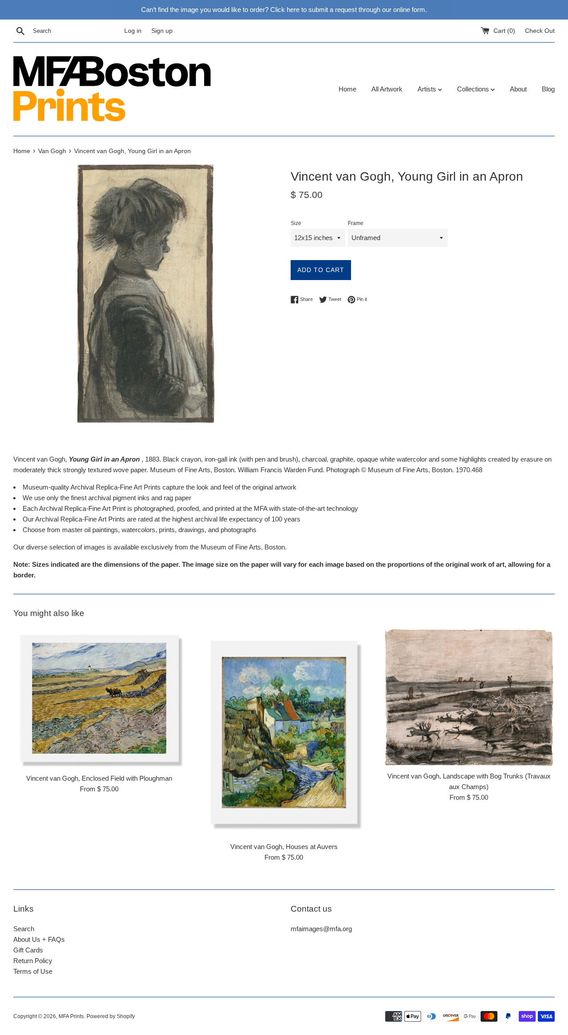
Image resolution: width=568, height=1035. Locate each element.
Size (296, 223)
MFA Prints (71, 1016)
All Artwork (386, 89)
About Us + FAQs (39, 939)
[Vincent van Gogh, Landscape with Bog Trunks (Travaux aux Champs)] (469, 697)
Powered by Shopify (111, 1016)
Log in (133, 31)
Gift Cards (28, 950)
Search (23, 928)
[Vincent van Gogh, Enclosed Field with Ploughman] (99, 698)
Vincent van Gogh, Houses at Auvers (284, 846)
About (518, 89)
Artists (428, 89)
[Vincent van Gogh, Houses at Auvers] (284, 732)
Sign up (162, 31)
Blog (548, 89)
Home (347, 89)
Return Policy (32, 960)
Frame (355, 223)
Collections (474, 89)
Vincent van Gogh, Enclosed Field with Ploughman (99, 778)
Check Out (540, 31)
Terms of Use (32, 971)
